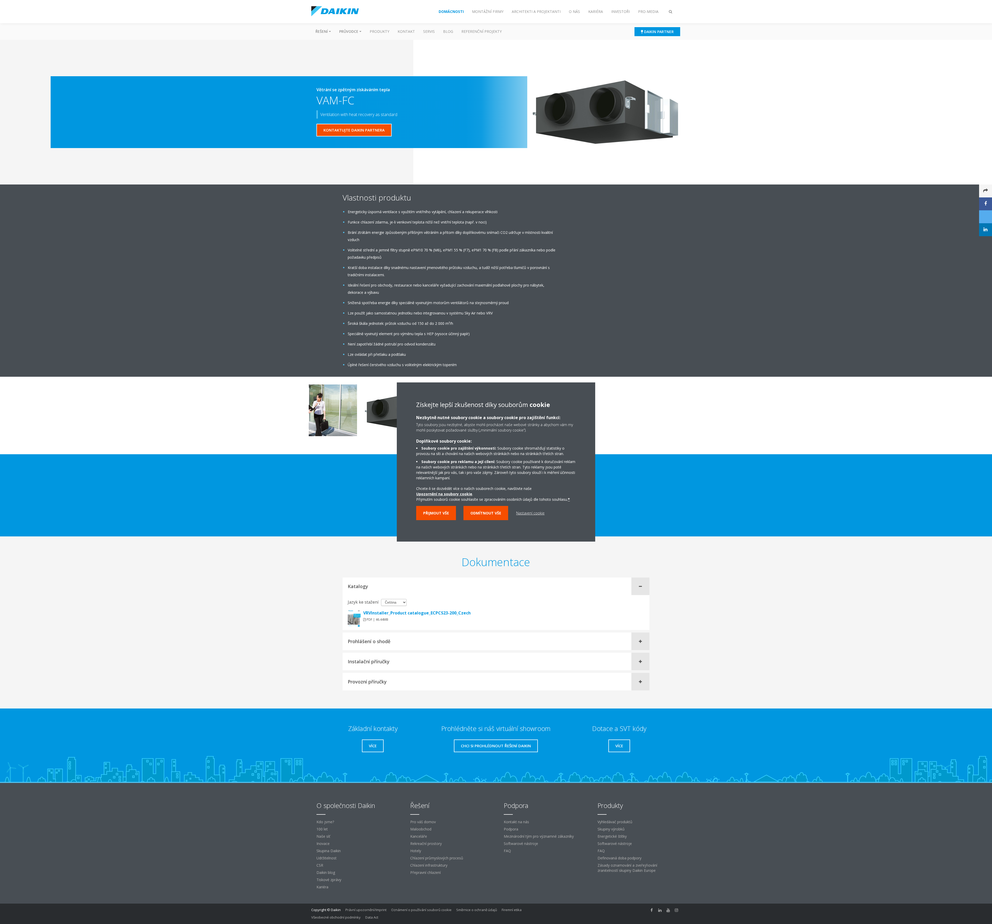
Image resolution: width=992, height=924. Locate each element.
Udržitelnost (326, 858)
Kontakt (406, 31)
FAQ (507, 850)
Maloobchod (420, 829)
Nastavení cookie (530, 513)
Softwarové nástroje (521, 843)
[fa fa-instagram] (676, 910)
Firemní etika (512, 909)
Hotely (415, 850)
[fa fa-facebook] (652, 910)
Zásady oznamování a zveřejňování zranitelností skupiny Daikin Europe (627, 868)
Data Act (371, 917)
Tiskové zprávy (328, 879)
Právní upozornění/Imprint (365, 909)
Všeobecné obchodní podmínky (336, 917)
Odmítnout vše (485, 513)
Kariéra (322, 886)
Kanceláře (418, 836)
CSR (319, 865)
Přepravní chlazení (425, 872)
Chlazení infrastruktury (428, 865)
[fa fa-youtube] (668, 910)
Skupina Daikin (328, 850)
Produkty (379, 31)
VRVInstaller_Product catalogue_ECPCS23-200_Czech (417, 613)
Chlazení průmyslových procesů (436, 858)
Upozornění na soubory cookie (444, 493)
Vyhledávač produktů (615, 821)
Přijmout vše (436, 513)
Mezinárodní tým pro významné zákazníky (539, 836)
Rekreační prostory (426, 843)
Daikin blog (325, 872)
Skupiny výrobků (611, 829)
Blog (448, 31)
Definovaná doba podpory (619, 858)
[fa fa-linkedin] (660, 910)
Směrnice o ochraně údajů (476, 909)
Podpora (511, 829)
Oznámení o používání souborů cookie (421, 909)
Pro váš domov (423, 821)
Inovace (323, 843)
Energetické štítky (612, 836)
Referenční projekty (481, 31)
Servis (429, 31)
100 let (322, 829)
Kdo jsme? (325, 821)
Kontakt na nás (516, 821)
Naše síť (323, 836)
